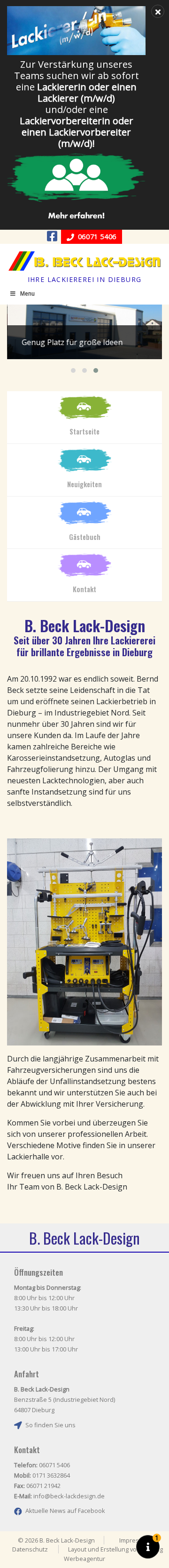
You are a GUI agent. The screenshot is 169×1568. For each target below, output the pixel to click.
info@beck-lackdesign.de (69, 1496)
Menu (27, 293)
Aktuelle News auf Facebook (65, 1510)
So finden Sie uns (50, 1425)
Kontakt (84, 589)
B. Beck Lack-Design (84, 261)
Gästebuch (84, 537)
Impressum (135, 1540)
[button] (73, 370)
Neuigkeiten (84, 484)
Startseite (84, 431)
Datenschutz (30, 1549)
